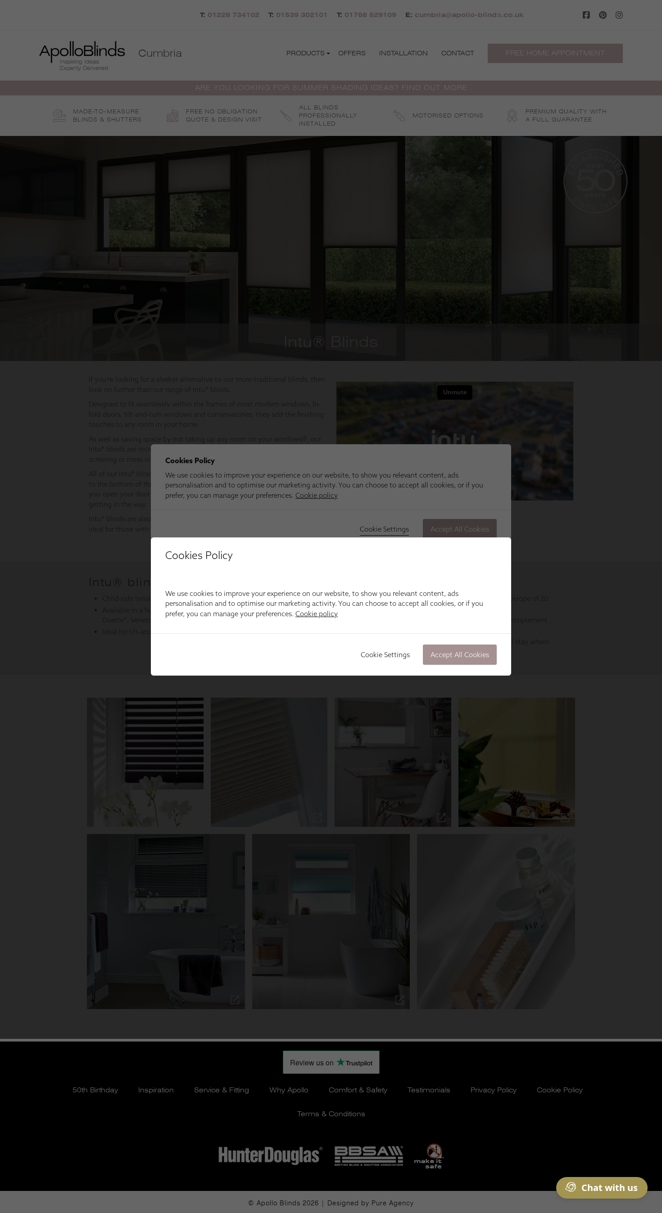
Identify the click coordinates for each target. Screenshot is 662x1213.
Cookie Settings (385, 654)
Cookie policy (316, 613)
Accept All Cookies (460, 654)
